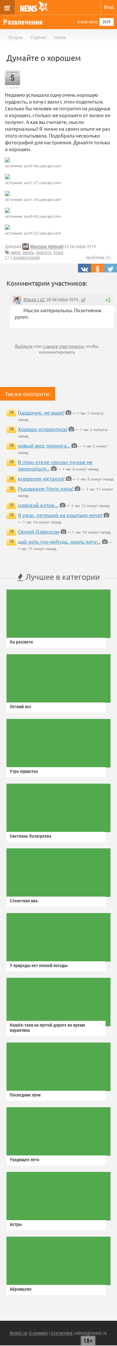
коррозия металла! (41, 478)
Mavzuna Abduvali (46, 246)
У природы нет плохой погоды (39, 965)
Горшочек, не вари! (41, 412)
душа (58, 252)
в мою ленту (88, 22)
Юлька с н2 (34, 299)
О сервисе (38, 1333)
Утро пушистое (24, 771)
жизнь (28, 252)
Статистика (61, 1333)
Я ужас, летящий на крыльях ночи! (60, 515)
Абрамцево (21, 1289)
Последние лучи (25, 1095)
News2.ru (18, 1333)
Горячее (38, 37)
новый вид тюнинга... (44, 445)
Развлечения (23, 22)
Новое (60, 37)
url (83, 299)
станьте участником (63, 346)
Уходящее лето (24, 1159)
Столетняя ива (24, 900)
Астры (16, 1224)
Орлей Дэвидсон (38, 531)
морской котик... (38, 505)
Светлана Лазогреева (30, 836)
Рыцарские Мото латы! (45, 488)
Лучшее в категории (61, 576)
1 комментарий (25, 257)
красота (43, 252)
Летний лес (20, 706)
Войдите (24, 346)
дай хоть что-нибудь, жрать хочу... (59, 541)
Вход (109, 7)
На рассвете (21, 642)
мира (15, 252)
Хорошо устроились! (42, 428)
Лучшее (15, 37)
